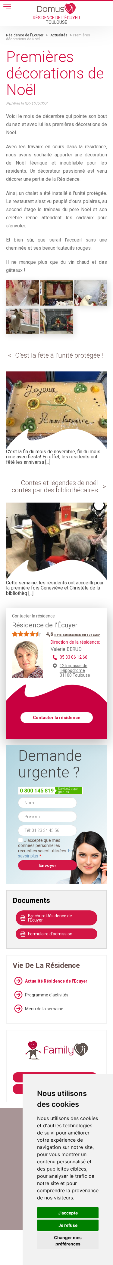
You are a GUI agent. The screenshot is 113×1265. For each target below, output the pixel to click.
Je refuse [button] (67, 1225)
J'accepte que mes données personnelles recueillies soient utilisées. (45, 848)
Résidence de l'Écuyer (24, 35)
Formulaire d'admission (50, 933)
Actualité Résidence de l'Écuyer (56, 981)
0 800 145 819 (37, 790)
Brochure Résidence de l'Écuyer (50, 917)
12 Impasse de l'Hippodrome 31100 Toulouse (75, 670)
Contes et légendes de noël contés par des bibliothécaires (55, 486)
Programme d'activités (46, 995)
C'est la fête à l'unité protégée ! (59, 355)
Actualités (58, 35)
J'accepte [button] (68, 1212)
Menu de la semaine (44, 1008)
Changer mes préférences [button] (68, 1240)
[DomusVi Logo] (56, 8)
